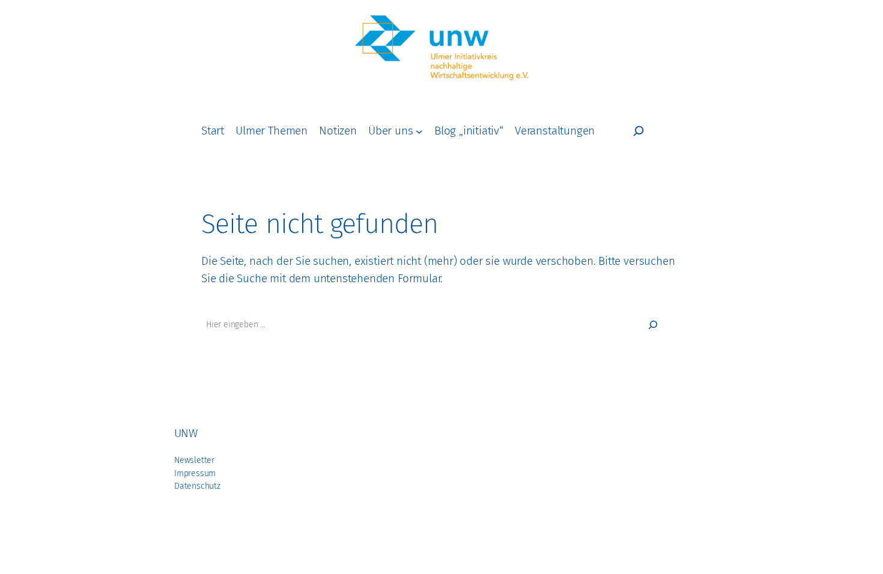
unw (185, 433)
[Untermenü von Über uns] (419, 130)
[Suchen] (653, 325)
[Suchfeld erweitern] (638, 131)
